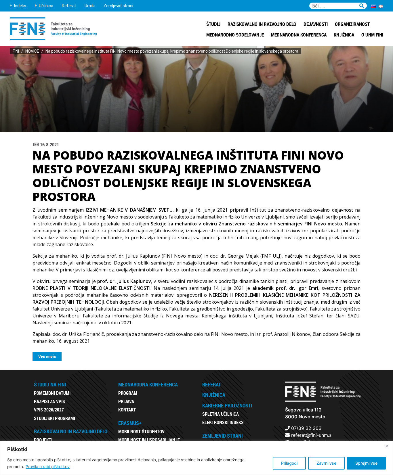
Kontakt (127, 410)
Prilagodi (289, 463)
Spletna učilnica (220, 414)
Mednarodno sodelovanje (235, 34)
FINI (16, 51)
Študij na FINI (50, 384)
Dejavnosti (316, 24)
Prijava (126, 401)
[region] (196, 458)
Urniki (90, 5)
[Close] (387, 445)
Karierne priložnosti (227, 405)
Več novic (47, 356)
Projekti (43, 440)
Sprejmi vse (366, 463)
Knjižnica (344, 34)
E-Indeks (18, 5)
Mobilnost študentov (141, 431)
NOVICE (32, 51)
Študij (213, 24)
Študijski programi (54, 418)
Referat (69, 5)
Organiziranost (352, 24)
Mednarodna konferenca (299, 34)
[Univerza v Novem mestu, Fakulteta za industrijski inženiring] (53, 28)
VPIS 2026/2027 (49, 410)
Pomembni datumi (52, 393)
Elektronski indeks (223, 422)
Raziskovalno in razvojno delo (262, 24)
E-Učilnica (44, 5)
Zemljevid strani (118, 5)
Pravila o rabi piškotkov (48, 466)
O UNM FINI (372, 34)
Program (127, 393)
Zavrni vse (326, 463)
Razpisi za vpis (49, 401)
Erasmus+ (130, 423)
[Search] (361, 5)
